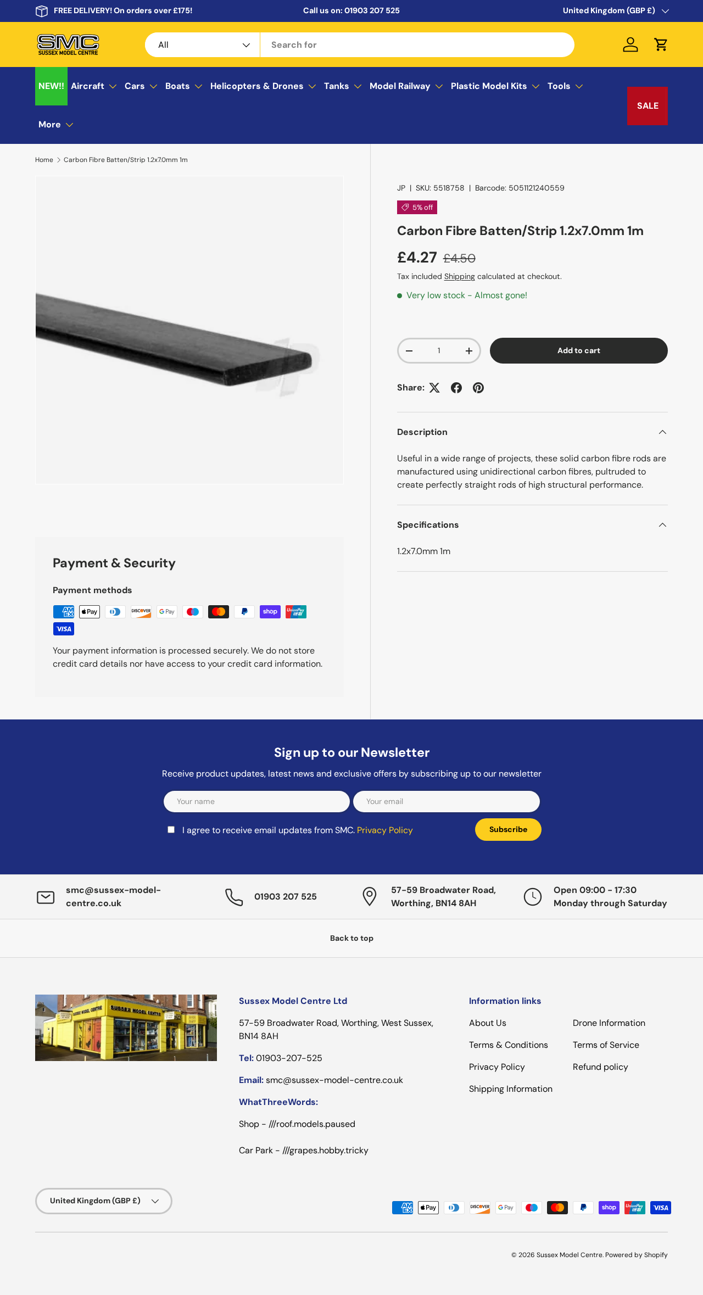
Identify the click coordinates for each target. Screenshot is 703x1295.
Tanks (336, 86)
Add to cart (578, 350)
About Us (487, 1023)
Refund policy (600, 1067)
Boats (177, 86)
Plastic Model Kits (489, 86)
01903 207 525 (372, 10)
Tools (559, 86)
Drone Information (609, 1023)
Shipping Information (511, 1089)
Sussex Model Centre (569, 1255)
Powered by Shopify (636, 1255)
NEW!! (51, 86)
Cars (135, 86)
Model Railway (400, 86)
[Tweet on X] (434, 388)
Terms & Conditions (508, 1045)
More (49, 124)
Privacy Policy (385, 830)
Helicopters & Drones (257, 86)
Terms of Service (606, 1045)
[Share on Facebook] (456, 388)
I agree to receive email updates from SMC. (297, 830)
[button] (661, 44)
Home (44, 160)
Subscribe (508, 829)
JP (401, 188)
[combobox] (359, 44)
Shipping (459, 276)
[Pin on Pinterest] (478, 388)
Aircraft (87, 86)
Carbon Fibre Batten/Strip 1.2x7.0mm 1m (126, 160)
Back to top (351, 938)
